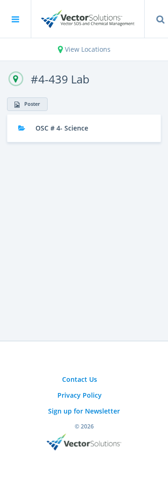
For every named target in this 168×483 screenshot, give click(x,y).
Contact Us (79, 379)
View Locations (87, 49)
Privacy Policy (79, 395)
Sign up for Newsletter (84, 411)
